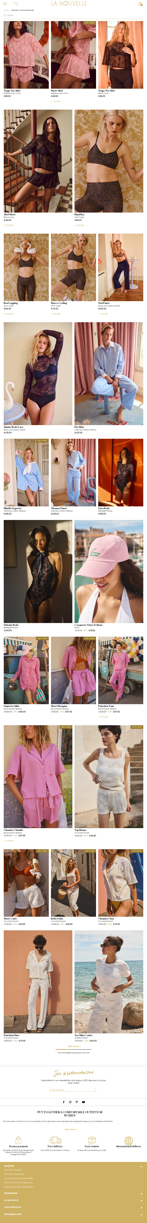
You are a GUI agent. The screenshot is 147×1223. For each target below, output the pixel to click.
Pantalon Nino (11, 1035)
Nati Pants (104, 303)
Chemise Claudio (13, 830)
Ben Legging (11, 303)
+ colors (56, 101)
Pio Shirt (79, 427)
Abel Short (10, 214)
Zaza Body (104, 508)
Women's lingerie (13, 1170)
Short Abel (57, 91)
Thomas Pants (59, 508)
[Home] (69, 3)
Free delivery (55, 1146)
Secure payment (18, 1146)
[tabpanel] (18, 1147)
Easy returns (92, 1146)
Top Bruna (80, 830)
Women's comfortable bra (18, 1182)
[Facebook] (63, 1102)
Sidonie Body (11, 625)
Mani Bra (79, 214)
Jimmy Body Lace (13, 427)
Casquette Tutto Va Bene (89, 625)
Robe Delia (57, 919)
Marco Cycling (59, 303)
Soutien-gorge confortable (18, 1178)
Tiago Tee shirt (12, 91)
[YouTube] (83, 1102)
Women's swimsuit (14, 1174)
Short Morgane (59, 706)
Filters (10, 15)
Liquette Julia (11, 706)
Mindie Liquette (13, 508)
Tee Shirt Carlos (84, 1035)
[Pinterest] (77, 1102)
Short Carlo (10, 919)
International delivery (128, 1146)
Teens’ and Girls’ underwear (18, 1187)
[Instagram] (70, 1102)
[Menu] (4, 3)
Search (16, 3)
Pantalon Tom (106, 706)
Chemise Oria (106, 919)
